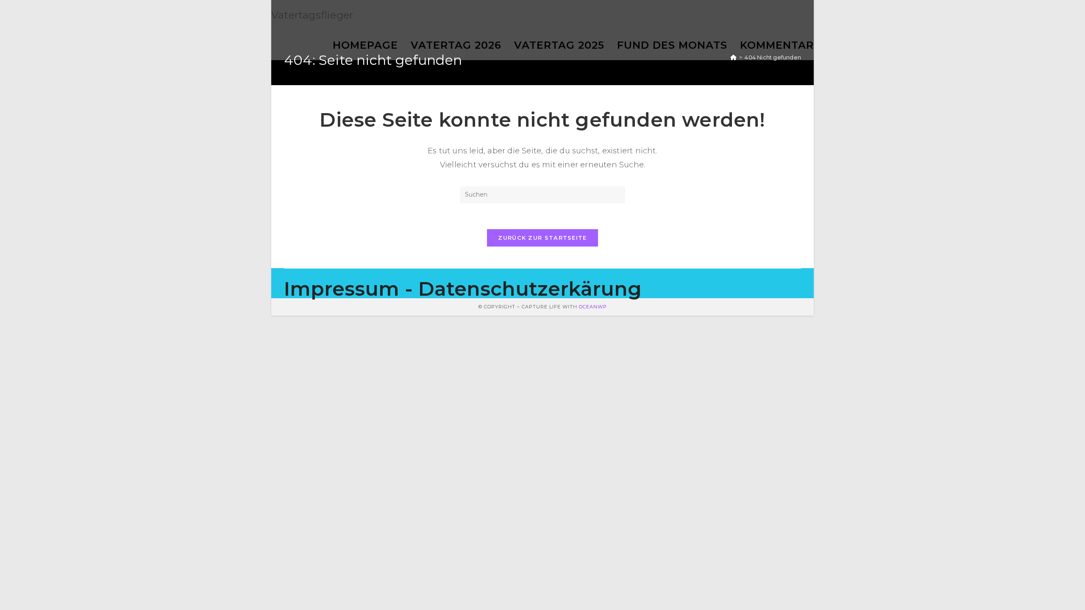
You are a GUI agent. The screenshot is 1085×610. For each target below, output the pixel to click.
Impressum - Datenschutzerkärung (463, 289)
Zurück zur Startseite (542, 237)
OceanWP (593, 307)
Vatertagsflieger (312, 15)
